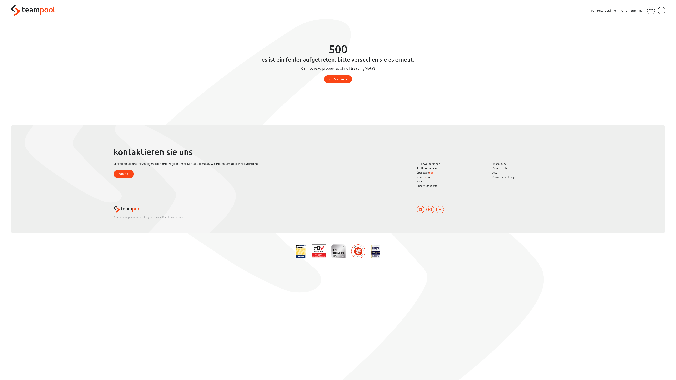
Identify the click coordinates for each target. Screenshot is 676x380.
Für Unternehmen (632, 10)
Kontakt (123, 174)
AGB (494, 172)
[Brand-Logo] (33, 10)
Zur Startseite (338, 79)
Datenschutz (499, 168)
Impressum (499, 164)
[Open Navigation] (661, 10)
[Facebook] (440, 209)
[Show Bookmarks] (651, 10)
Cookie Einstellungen (504, 177)
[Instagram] (430, 209)
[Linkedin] (420, 209)
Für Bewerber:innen (604, 10)
